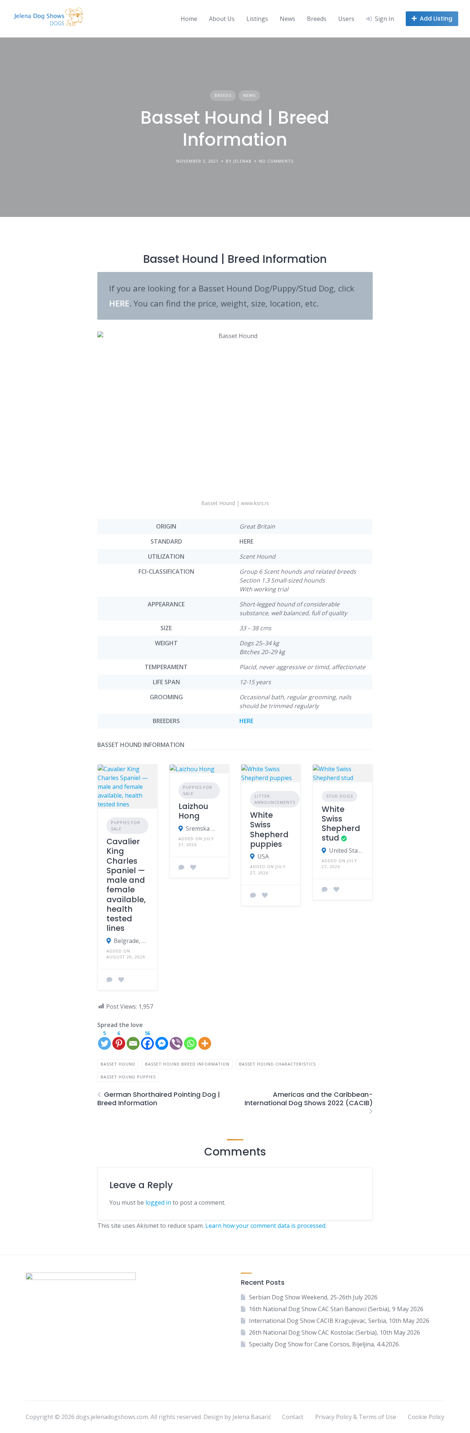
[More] (204, 1040)
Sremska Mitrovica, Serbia (203, 828)
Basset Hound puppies (128, 1077)
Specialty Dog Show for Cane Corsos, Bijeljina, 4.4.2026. (324, 1344)
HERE (246, 721)
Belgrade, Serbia (131, 941)
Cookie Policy (426, 1417)
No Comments (276, 161)
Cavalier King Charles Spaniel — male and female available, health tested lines (126, 884)
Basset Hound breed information (187, 1064)
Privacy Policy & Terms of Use (355, 1417)
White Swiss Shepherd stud (341, 824)
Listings (257, 19)
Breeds (316, 19)
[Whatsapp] (190, 1040)
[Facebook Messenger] (161, 1040)
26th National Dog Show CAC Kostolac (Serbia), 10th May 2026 (334, 1332)
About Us (222, 19)
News (287, 19)
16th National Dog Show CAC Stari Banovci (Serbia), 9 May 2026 (336, 1309)
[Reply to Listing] (109, 979)
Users (346, 19)
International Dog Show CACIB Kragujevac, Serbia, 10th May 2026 (339, 1321)
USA (263, 856)
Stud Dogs (339, 796)
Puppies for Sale (125, 825)
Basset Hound (118, 1064)
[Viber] (176, 1040)
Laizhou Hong (193, 811)
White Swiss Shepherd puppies (269, 829)
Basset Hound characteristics (277, 1064)
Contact (292, 1417)
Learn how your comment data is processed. (265, 1226)
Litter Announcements (274, 799)
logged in (158, 1202)
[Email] (133, 1040)
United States (346, 850)
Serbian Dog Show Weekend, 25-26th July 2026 (313, 1297)
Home (189, 19)
